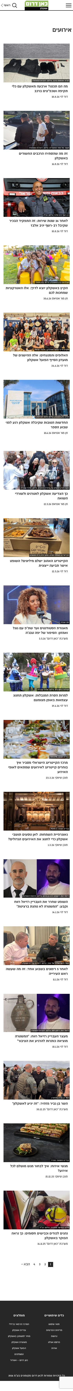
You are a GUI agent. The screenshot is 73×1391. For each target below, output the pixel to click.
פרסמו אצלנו (54, 1342)
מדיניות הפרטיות (54, 1330)
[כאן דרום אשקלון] (36, 5)
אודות (54, 1348)
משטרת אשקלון (19, 1342)
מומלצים (19, 1315)
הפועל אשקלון (19, 1348)
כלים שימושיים (54, 1315)
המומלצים (19, 1354)
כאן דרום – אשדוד (19, 1360)
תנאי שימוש (54, 1324)
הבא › (25, 1264)
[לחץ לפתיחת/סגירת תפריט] (68, 5)
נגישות (54, 1336)
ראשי (7, 5)
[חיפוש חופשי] (14, 5)
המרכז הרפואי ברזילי (19, 1324)
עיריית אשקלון (19, 1330)
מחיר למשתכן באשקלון (19, 1336)
